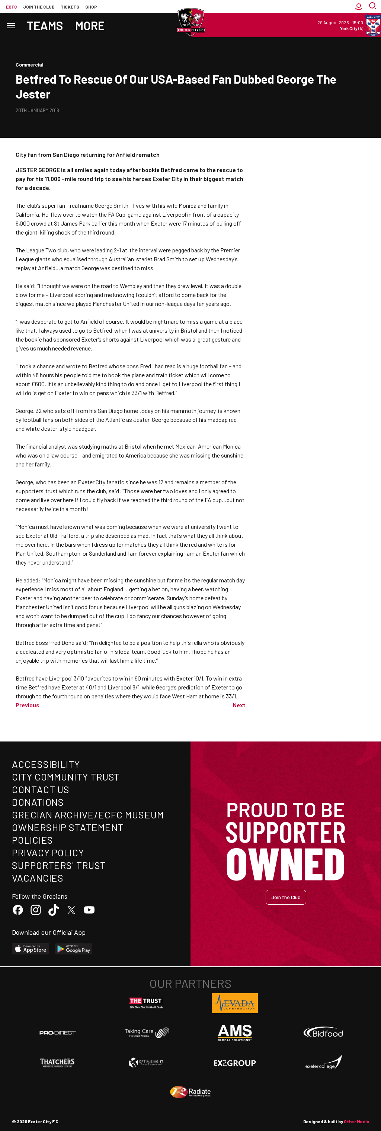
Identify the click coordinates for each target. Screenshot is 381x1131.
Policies (32, 840)
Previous (27, 704)
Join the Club (286, 897)
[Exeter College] (323, 1062)
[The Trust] (146, 1003)
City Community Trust (66, 776)
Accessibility (46, 764)
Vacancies (38, 877)
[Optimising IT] (146, 1063)
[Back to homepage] (190, 22)
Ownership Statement (68, 827)
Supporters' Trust (59, 865)
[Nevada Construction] (235, 1003)
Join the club (39, 6)
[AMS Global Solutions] (235, 1033)
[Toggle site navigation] (10, 25)
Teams (45, 25)
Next (239, 704)
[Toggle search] (373, 6)
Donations (38, 802)
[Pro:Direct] (58, 1032)
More (90, 25)
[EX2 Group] (235, 1062)
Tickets (70, 6)
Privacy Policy (48, 852)
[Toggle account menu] (358, 6)
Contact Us (41, 789)
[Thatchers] (58, 1063)
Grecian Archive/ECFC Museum (88, 814)
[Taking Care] (146, 1032)
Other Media (356, 1121)
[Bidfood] (323, 1033)
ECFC (11, 6)
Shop (91, 6)
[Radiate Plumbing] (190, 1092)
